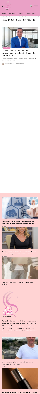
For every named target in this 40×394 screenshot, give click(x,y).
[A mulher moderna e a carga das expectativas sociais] (20, 268)
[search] (31, 6)
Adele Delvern (8, 63)
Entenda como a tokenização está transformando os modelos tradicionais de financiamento (18, 53)
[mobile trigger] (3, 6)
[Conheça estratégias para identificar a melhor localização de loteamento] (20, 348)
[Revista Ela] (8, 6)
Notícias (6, 47)
